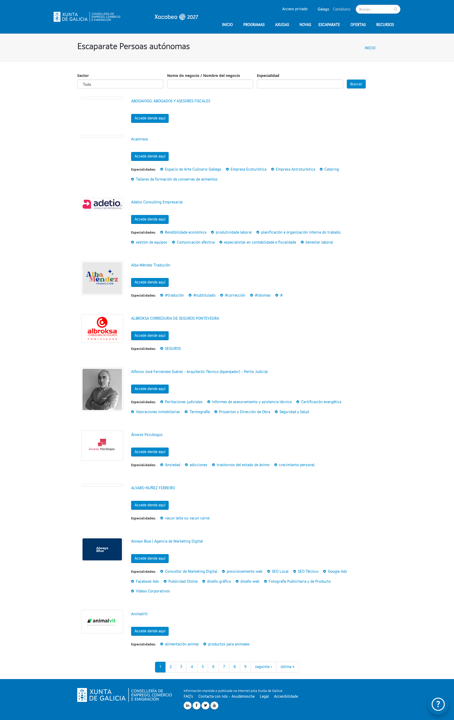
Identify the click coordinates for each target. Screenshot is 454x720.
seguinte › (263, 667)
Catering (331, 169)
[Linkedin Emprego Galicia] (188, 706)
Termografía (199, 412)
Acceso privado (295, 9)
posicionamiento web (244, 572)
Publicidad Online (183, 582)
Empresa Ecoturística (248, 169)
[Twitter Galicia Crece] (205, 706)
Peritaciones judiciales (184, 402)
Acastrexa (139, 139)
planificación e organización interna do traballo (300, 232)
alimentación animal (182, 644)
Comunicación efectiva (196, 242)
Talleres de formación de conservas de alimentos (177, 179)
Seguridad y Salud (294, 412)
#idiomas (263, 295)
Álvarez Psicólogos (147, 435)
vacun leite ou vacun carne (187, 518)
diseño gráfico (219, 582)
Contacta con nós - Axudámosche (226, 696)
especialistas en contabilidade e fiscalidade (260, 242)
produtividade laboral (234, 232)
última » (288, 667)
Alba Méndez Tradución (150, 265)
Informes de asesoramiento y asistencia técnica (252, 402)
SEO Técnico (308, 572)
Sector (83, 75)
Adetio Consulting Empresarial (157, 202)
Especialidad (268, 75)
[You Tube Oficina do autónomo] (214, 706)
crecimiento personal (296, 465)
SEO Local (280, 572)
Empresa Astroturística (295, 169)
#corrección (235, 295)
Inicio (370, 48)
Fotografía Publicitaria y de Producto (300, 582)
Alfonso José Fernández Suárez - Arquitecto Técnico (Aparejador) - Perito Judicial (199, 372)
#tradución (174, 295)
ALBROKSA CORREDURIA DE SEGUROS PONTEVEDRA (175, 318)
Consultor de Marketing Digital (191, 572)
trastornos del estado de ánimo (243, 465)
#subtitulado (204, 295)
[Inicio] (126, 17)
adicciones (198, 465)
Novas (305, 25)
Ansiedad (172, 465)
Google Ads (337, 572)
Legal (264, 696)
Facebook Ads (147, 582)
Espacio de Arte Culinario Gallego (193, 169)
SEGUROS (173, 349)
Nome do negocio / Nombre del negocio (203, 75)
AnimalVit (139, 614)
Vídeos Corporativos (153, 591)
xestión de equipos (151, 242)
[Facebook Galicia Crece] (196, 706)
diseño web (249, 582)
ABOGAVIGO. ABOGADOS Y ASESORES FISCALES (170, 101)
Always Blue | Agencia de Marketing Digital (167, 541)
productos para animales (229, 644)
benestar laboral (319, 242)
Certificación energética (321, 402)
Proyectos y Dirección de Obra (244, 412)
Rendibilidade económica (185, 232)
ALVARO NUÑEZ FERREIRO (153, 488)
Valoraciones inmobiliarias (158, 412)
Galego (323, 9)
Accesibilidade (286, 696)
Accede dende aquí (150, 118)
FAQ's (188, 696)
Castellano (341, 9)
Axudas (282, 25)
